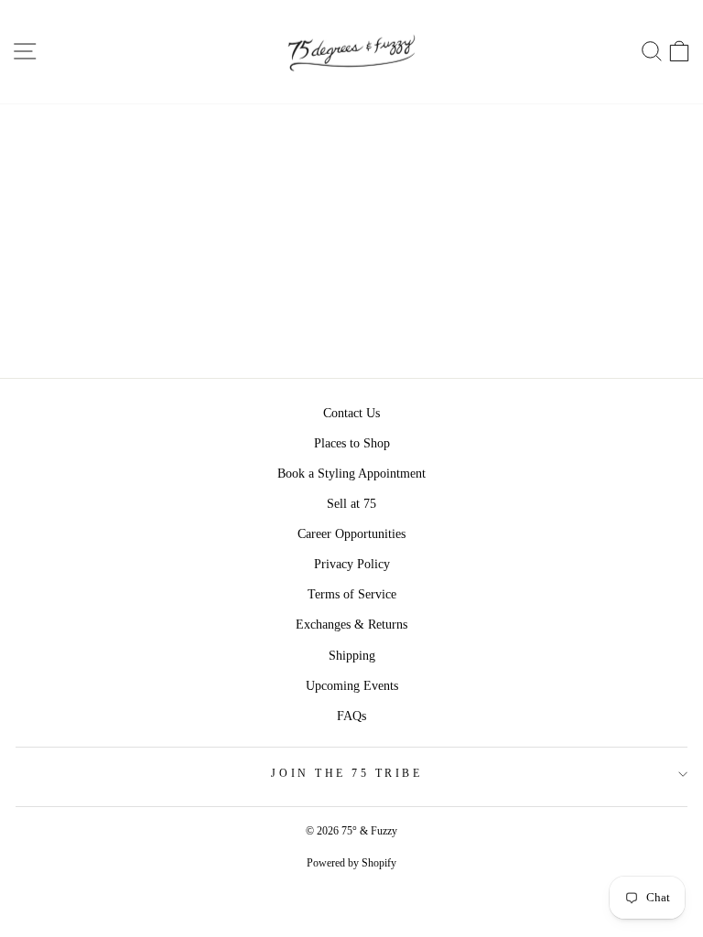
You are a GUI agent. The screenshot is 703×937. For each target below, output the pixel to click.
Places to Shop (352, 443)
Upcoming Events (352, 686)
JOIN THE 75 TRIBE (346, 774)
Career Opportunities (351, 534)
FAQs (351, 716)
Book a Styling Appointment (351, 473)
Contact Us (351, 413)
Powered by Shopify (351, 862)
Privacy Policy (352, 564)
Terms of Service (352, 594)
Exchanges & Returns (351, 624)
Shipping (352, 655)
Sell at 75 (351, 504)
